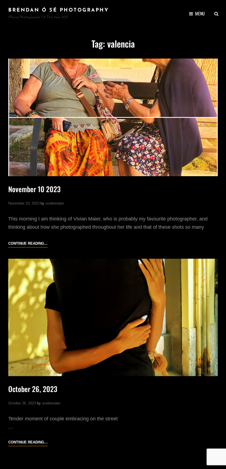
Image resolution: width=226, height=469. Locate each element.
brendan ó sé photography (58, 10)
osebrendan (54, 203)
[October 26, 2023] (113, 317)
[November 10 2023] (113, 117)
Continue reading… (28, 244)
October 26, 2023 (32, 389)
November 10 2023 (34, 189)
